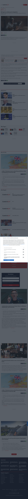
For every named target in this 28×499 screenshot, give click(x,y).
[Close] (26, 238)
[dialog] (14, 249)
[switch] (23, 249)
